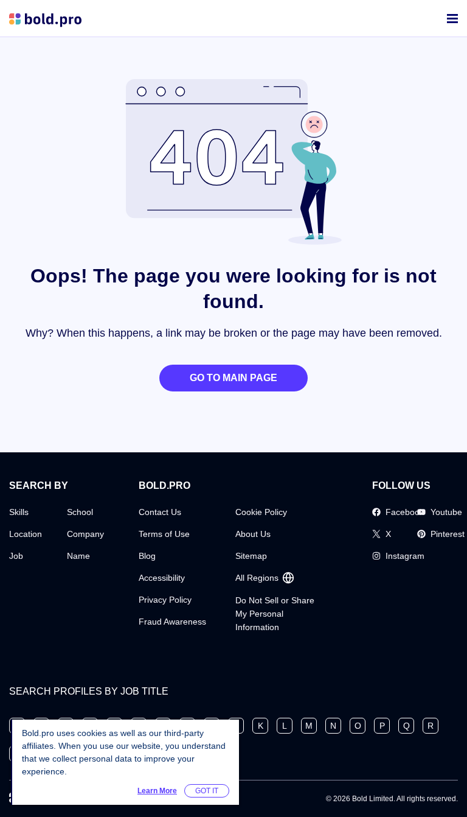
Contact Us (160, 512)
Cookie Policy (261, 512)
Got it (206, 791)
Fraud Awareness (172, 621)
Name (78, 556)
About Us (253, 534)
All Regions (256, 578)
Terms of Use (164, 534)
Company (85, 534)
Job (16, 556)
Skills (19, 512)
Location (25, 534)
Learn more (157, 791)
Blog (147, 556)
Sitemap (251, 556)
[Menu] (452, 18)
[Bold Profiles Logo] (45, 19)
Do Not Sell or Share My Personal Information (274, 613)
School (80, 512)
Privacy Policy (165, 600)
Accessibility (162, 578)
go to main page (233, 378)
